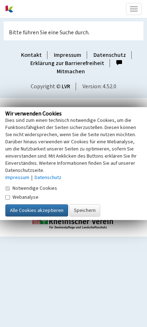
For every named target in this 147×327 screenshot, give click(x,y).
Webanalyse (25, 197)
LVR (66, 86)
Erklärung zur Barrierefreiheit (67, 63)
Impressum (67, 55)
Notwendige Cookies (34, 188)
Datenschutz (109, 55)
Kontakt (31, 55)
